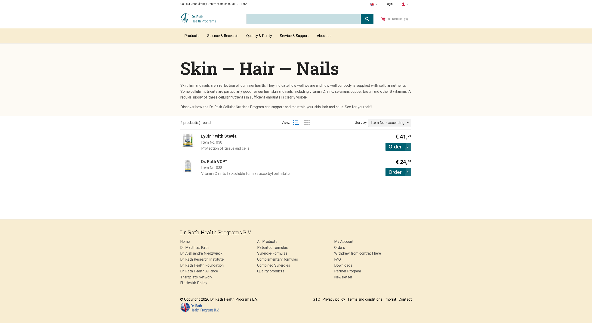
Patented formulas (272, 247)
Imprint (390, 299)
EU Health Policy (193, 283)
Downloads (343, 265)
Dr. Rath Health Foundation (202, 265)
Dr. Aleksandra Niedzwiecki (201, 253)
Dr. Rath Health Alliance (199, 271)
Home (185, 241)
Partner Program (347, 271)
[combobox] (389, 123)
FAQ (337, 259)
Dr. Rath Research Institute (202, 259)
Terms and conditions (364, 299)
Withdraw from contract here (357, 253)
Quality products (270, 271)
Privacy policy (333, 299)
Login (389, 4)
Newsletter (343, 277)
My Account (344, 241)
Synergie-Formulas (272, 253)
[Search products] (367, 19)
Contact (405, 299)
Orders (339, 247)
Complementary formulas (277, 259)
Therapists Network (196, 277)
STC (316, 299)
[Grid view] (307, 122)
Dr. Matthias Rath (194, 247)
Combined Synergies (273, 265)
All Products (267, 241)
